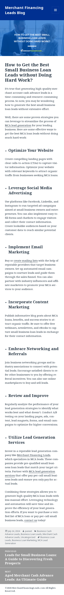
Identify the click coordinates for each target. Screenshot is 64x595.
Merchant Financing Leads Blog (24, 10)
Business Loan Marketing (24, 540)
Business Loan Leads (31, 534)
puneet (28, 531)
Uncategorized (28, 537)
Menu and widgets (55, 13)
